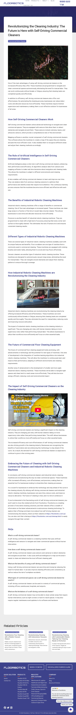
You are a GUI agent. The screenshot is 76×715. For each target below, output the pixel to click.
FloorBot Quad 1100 (23, 698)
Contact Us (28, 5)
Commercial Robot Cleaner (17, 41)
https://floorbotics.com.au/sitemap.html (46, 516)
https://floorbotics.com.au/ (56, 514)
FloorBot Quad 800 (23, 696)
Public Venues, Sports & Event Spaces (38, 690)
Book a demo (36, 667)
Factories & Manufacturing (39, 687)
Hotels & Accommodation (38, 685)
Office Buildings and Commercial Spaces (37, 697)
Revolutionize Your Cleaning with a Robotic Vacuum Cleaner (14, 637)
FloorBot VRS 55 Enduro (22, 686)
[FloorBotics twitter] (8, 708)
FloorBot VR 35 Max (23, 680)
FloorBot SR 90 (22, 691)
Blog (50, 680)
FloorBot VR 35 (22, 678)
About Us (52, 678)
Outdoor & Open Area (37, 702)
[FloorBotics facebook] (5, 708)
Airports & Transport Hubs (39, 700)
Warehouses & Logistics (38, 680)
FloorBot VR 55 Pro (23, 683)
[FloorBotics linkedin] (11, 708)
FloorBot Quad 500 (23, 694)
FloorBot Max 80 (22, 689)
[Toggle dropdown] (40, 0)
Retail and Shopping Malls (39, 693)
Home (6, 678)
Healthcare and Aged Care (39, 682)
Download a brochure (59, 667)
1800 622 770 (65, 3)
